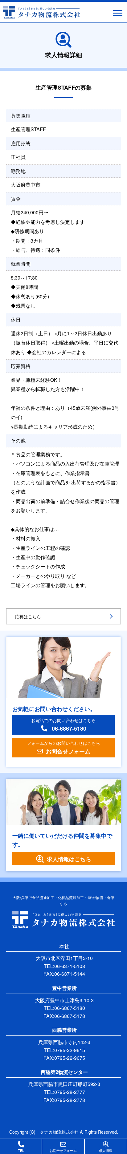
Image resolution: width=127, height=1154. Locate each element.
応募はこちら (28, 616)
